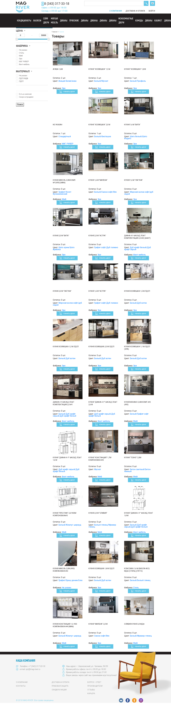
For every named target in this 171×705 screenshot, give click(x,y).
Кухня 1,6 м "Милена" (98, 180)
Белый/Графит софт (139, 414)
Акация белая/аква (67, 81)
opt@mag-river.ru (33, 669)
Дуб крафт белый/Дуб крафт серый (137, 248)
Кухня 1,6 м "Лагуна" (133, 180)
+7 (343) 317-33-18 (36, 666)
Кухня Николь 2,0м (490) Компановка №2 (64, 569)
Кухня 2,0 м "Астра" (97, 236)
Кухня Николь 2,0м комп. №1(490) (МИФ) (64, 181)
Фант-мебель (24, 64)
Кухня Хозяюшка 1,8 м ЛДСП (101, 568)
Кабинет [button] (158, 20)
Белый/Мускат (101, 81)
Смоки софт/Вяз (101, 636)
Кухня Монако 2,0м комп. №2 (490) (137, 403)
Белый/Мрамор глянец (141, 636)
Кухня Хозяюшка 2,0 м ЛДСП (101, 347)
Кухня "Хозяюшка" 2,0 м (99, 125)
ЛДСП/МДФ (23, 78)
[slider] (16, 39)
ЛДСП (21, 81)
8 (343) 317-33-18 (56, 4)
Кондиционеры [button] (24, 20)
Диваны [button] (63, 20)
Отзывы (91, 690)
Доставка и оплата (135, 11)
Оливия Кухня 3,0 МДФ (134, 624)
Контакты (20, 686)
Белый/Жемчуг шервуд (69, 525)
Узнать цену (69, 92)
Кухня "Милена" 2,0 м (98, 624)
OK (134, 700)
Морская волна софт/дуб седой (138, 193)
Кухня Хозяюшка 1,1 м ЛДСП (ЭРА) (137, 348)
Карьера (91, 693)
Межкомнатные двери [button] (125, 20)
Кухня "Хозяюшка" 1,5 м (99, 69)
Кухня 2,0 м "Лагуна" (62, 291)
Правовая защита (60, 686)
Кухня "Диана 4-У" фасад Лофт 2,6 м (103, 403)
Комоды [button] (139, 20)
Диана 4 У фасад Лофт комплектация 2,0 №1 (63, 403)
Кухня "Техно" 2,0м (132, 458)
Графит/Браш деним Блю (70, 580)
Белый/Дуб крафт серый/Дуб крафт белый (64, 415)
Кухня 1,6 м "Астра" (97, 291)
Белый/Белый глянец (140, 580)
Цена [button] (19, 30)
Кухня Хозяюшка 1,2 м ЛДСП (66, 347)
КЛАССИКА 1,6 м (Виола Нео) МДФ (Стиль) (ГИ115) (137, 569)
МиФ (21, 56)
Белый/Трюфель (138, 81)
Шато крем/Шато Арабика (63, 248)
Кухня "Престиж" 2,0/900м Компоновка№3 (64, 514)
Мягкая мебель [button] (54, 20)
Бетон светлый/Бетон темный (137, 470)
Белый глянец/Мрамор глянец (102, 526)
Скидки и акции (59, 690)
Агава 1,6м (58, 69)
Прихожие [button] (74, 20)
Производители (95, 686)
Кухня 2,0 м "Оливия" (98, 513)
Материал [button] (23, 71)
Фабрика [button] (22, 46)
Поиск (146, 3)
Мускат (97, 469)
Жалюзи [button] (37, 20)
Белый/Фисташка (102, 136)
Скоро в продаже (26, 97)
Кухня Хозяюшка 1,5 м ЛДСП (137, 291)
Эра (20, 59)
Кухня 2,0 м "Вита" (61, 236)
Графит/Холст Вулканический (62, 193)
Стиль (21, 53)
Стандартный (64, 136)
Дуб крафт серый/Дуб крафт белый (102, 415)
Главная (54, 32)
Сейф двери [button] (46, 20)
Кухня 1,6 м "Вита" (132, 125)
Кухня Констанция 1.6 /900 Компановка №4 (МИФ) (65, 625)
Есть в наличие (25, 94)
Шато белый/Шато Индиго (135, 137)
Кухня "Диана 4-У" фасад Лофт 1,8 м (138, 514)
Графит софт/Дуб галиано (106, 247)
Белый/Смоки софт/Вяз (105, 192)
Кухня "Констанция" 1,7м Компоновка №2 (100, 459)
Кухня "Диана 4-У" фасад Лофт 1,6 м (67, 459)
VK (121, 700)
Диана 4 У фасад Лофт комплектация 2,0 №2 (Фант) (137, 237)
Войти (152, 11)
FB (128, 700)
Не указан (23, 50)
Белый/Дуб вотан (138, 303)
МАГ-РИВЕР (24, 61)
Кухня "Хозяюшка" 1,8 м (135, 69)
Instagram (141, 700)
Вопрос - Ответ (94, 682)
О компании (115, 11)
